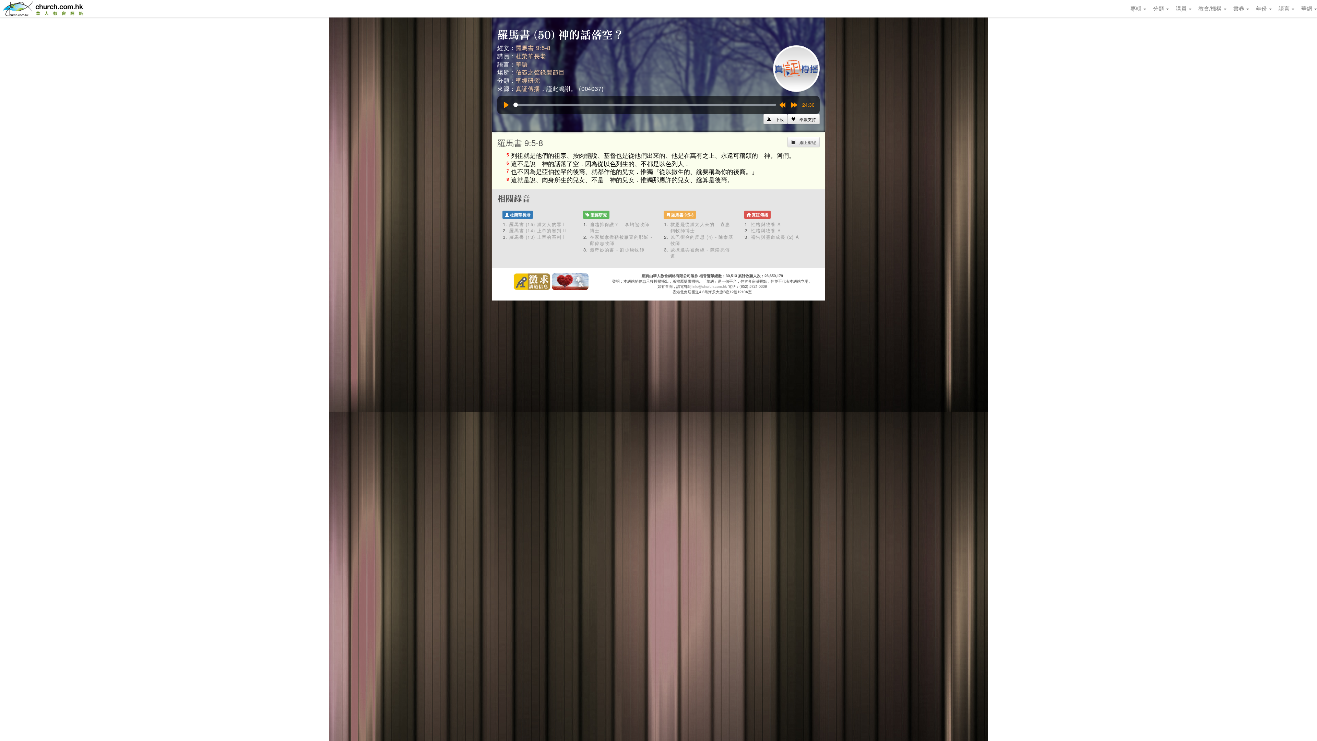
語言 (1285, 8)
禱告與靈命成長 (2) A (775, 237)
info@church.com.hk (709, 286)
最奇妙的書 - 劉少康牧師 (617, 249)
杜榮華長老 (531, 55)
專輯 (1136, 8)
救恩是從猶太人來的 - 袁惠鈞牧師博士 (700, 227)
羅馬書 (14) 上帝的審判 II (538, 230)
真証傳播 (528, 88)
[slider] (644, 105)
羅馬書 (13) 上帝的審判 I (537, 237)
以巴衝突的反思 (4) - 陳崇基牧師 (702, 240)
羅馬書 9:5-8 (533, 47)
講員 (1182, 8)
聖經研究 (528, 80)
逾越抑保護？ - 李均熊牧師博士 (619, 227)
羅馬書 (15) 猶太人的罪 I (537, 224)
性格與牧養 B (766, 230)
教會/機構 (1210, 8)
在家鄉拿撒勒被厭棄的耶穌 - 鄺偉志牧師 (621, 240)
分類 (1159, 8)
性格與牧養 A (766, 224)
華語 (522, 64)
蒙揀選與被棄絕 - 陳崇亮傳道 (700, 252)
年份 (1262, 8)
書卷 (1239, 8)
